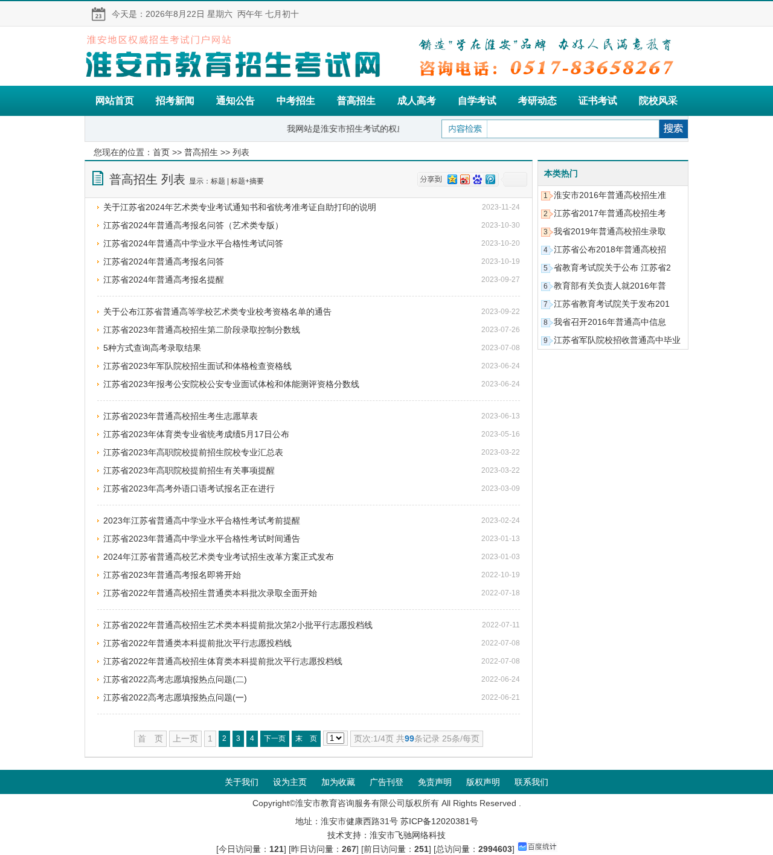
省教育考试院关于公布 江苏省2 (612, 267)
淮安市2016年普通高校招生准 (610, 195)
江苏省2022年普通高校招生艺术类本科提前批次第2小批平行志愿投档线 (238, 625)
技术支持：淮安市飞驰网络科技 (386, 835)
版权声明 (483, 782)
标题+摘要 (247, 181)
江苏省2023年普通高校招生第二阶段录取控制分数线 (201, 330)
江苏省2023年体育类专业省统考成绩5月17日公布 (196, 434)
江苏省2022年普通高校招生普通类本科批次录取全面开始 (210, 593)
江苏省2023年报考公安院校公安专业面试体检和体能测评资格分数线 (231, 384)
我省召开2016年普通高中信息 (610, 322)
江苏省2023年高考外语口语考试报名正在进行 (189, 488)
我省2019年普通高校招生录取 (610, 231)
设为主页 (290, 782)
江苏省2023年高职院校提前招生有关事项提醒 (189, 470)
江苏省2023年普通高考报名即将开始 (172, 575)
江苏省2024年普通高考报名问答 (163, 261)
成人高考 (416, 100)
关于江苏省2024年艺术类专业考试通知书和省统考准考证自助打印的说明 (239, 207)
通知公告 (235, 100)
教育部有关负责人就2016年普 (610, 285)
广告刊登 (386, 782)
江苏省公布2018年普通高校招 (610, 249)
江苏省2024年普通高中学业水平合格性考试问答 (193, 243)
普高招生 (356, 100)
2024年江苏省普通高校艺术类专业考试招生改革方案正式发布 (218, 557)
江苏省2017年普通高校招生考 (610, 213)
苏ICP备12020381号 (439, 821)
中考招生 (296, 100)
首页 (161, 152)
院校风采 (658, 100)
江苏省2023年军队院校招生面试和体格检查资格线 (197, 366)
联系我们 (531, 782)
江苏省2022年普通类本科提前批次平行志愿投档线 (197, 643)
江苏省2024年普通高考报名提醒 (163, 279)
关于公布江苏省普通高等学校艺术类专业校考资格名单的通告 (217, 311)
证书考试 (598, 100)
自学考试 (477, 100)
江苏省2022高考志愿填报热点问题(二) (175, 679)
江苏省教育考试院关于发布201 (612, 304)
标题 (218, 181)
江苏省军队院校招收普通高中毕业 (617, 340)
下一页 (275, 738)
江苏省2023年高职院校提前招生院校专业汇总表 (193, 452)
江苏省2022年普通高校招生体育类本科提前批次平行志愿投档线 (222, 661)
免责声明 (435, 782)
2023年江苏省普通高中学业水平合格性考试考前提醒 (201, 520)
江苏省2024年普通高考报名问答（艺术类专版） (193, 225)
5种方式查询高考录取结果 (152, 348)
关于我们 (241, 782)
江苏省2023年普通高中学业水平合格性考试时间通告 (201, 538)
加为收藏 (338, 782)
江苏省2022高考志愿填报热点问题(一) (175, 697)
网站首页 (114, 100)
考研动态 (537, 100)
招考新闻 (175, 100)
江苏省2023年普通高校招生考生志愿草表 (180, 416)
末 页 (306, 738)
